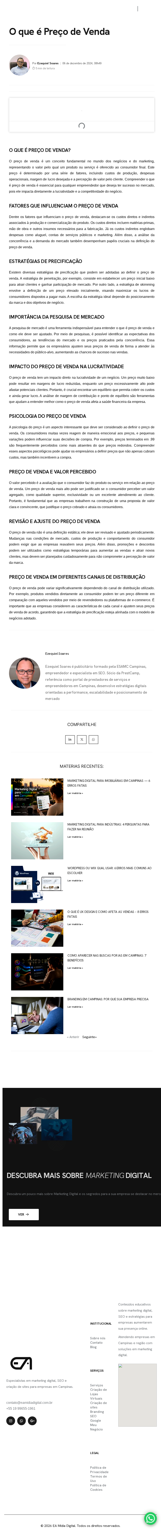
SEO (93, 1416)
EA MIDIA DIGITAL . (71, 1516)
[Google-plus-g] (32, 1420)
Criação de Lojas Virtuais (98, 1394)
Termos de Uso (98, 1478)
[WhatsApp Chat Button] (150, 1518)
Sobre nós (97, 1338)
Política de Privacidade (99, 1469)
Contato (96, 1342)
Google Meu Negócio (96, 1425)
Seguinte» (89, 1037)
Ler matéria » (75, 793)
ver (21, 1214)
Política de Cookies (98, 1487)
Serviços (96, 1385)
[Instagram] (10, 1420)
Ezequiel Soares (47, 63)
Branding (97, 1411)
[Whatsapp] (21, 1420)
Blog (93, 1347)
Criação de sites (98, 1405)
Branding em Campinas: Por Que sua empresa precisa (108, 999)
